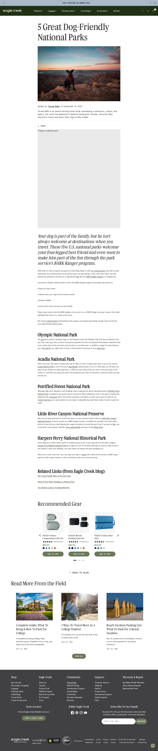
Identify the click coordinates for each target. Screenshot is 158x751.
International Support (103, 694)
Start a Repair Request (132, 685)
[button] (153, 10)
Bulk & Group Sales (47, 694)
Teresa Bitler (54, 106)
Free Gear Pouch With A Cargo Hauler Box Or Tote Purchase (76, 3)
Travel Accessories (19, 700)
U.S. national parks (98, 271)
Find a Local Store (34, 718)
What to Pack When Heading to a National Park (56, 482)
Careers (42, 685)
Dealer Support (101, 697)
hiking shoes (98, 427)
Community (71, 694)
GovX (41, 700)
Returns (98, 688)
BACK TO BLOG (80, 572)
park (42, 339)
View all (79, 656)
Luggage (14, 688)
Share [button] (42, 126)
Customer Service (102, 683)
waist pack (101, 348)
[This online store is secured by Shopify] (54, 743)
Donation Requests (74, 697)
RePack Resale (73, 685)
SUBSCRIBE (141, 721)
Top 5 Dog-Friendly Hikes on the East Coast (54, 476)
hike (77, 277)
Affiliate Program (45, 691)
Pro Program (44, 697)
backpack (53, 397)
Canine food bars (44, 400)
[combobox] (125, 10)
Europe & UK (44, 688)
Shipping (98, 685)
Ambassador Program (75, 688)
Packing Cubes (17, 691)
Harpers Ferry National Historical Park (52, 446)
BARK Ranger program (94, 277)
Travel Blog (71, 683)
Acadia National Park (46, 367)
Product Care (100, 691)
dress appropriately (73, 427)
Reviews (70, 700)
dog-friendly (73, 367)
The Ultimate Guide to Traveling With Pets (54, 488)
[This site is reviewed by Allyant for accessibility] (66, 744)
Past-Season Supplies (20, 685)
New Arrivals (16, 683)
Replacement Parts (130, 688)
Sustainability (72, 691)
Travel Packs (16, 697)
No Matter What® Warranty (133, 683)
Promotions (78, 741)
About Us (42, 683)
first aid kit (46, 348)
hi (113, 424)
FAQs (97, 700)
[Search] (142, 11)
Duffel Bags (15, 694)
